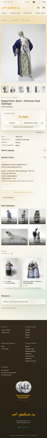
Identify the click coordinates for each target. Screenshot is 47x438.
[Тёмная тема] (39, 2)
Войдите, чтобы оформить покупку (23, 127)
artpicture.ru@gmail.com (23, 422)
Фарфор (15, 20)
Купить (12, 123)
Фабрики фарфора (30, 351)
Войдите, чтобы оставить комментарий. (15, 301)
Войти (44, 2)
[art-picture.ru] (11, 7)
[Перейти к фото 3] (20, 89)
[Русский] (34, 2)
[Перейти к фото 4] (28, 89)
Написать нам (5, 332)
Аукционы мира (15, 13)
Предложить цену (31, 123)
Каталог (4, 20)
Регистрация (5, 349)
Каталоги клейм (29, 356)
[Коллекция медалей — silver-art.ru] (23, 391)
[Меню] (44, 8)
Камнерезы (28, 353)
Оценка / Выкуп (40, 13)
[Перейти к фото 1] (4, 89)
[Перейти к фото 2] (12, 89)
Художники (28, 358)
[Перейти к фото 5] (36, 89)
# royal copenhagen (8, 197)
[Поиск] (38, 8)
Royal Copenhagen (7, 106)
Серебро (27, 330)
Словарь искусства (30, 361)
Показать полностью (23, 192)
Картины (27, 332)
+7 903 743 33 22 (7, 2)
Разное (27, 337)
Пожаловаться (40, 132)
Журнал (4, 13)
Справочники (28, 13)
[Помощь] (42, 123)
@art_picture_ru (24, 427)
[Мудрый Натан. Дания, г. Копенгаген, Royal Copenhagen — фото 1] (23, 53)
